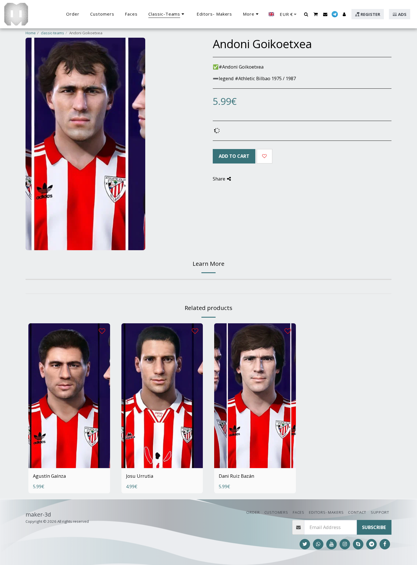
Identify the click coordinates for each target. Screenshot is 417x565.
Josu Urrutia (139, 476)
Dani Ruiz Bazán (236, 476)
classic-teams (52, 32)
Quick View (69, 450)
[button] (306, 14)
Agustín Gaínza (49, 476)
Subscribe (374, 527)
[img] (69, 395)
